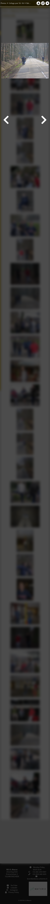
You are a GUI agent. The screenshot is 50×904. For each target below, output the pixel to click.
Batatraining (31, 3)
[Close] (47, 3)
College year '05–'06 (16, 3)
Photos (3, 3)
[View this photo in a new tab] (43, 3)
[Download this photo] (38, 3)
